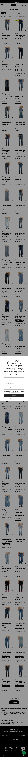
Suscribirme (14, 395)
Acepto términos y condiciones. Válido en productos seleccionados (14, 392)
